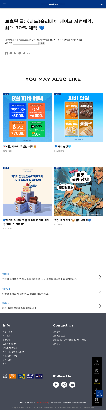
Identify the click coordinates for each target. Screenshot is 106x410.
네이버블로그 (15, 53)
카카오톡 (10, 53)
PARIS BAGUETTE (53, 4)
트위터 (24, 53)
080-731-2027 (59, 335)
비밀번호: (9, 43)
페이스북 (6, 53)
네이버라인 (19, 53)
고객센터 (56, 331)
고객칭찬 (56, 343)
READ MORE (8, 151)
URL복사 (28, 53)
